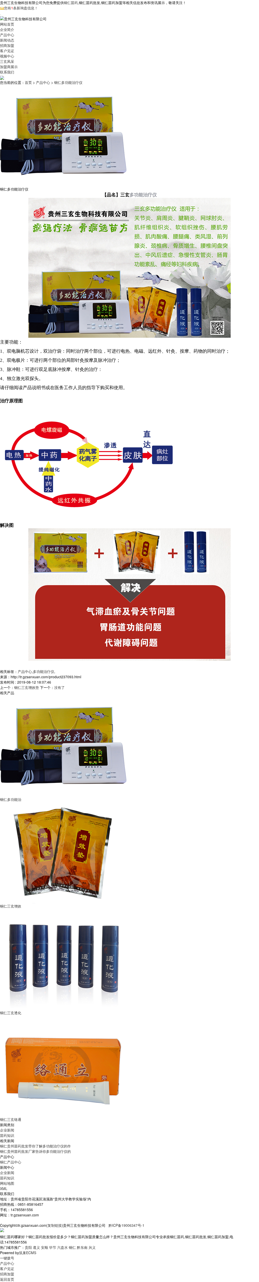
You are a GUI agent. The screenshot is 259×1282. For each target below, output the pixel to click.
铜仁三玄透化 (10, 1012)
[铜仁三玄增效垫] (63, 852)
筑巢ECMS (27, 1252)
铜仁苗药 (71, 2)
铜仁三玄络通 (10, 1119)
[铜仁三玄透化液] (63, 958)
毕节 (52, 1247)
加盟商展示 (9, 66)
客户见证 (7, 50)
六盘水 (62, 1247)
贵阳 (28, 1247)
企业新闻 (7, 1130)
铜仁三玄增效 (10, 906)
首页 (28, 82)
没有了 (59, 687)
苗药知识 (7, 1135)
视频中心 (7, 56)
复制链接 (55, 1225)
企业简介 (7, 29)
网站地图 (7, 1183)
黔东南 (82, 1247)
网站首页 (7, 24)
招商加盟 (7, 45)
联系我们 (7, 71)
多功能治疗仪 (143, 194)
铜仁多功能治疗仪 (68, 82)
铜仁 (72, 1247)
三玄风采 (7, 61)
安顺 (44, 1247)
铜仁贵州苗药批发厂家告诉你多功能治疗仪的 (35, 1151)
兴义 (92, 1247)
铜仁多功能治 (10, 799)
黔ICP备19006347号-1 (126, 1225)
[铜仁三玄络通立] (63, 1065)
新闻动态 (7, 40)
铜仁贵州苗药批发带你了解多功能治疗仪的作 (35, 1145)
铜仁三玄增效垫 (26, 687)
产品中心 (7, 34)
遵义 (36, 1247)
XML (3, 1188)
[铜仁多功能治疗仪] (63, 745)
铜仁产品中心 (10, 1161)
